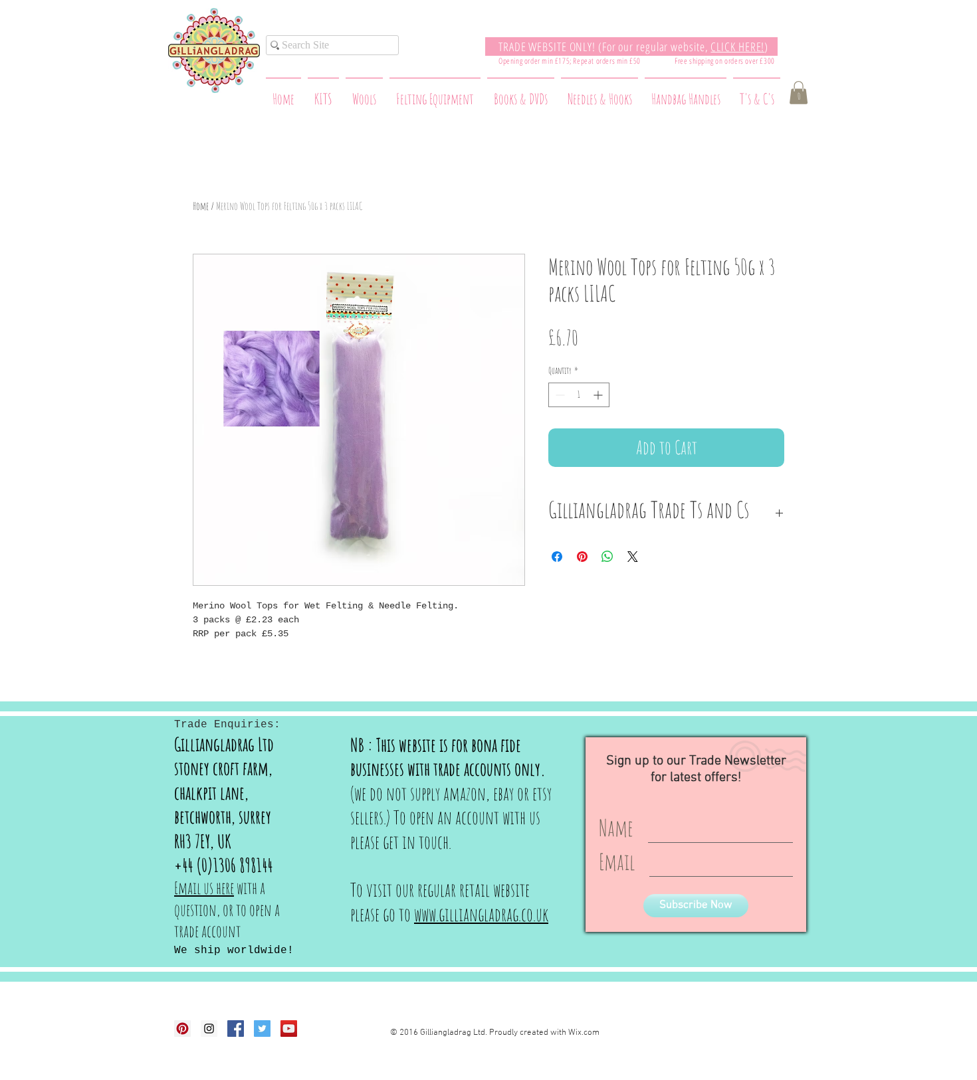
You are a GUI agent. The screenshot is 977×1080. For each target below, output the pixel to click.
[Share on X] (633, 557)
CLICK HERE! (737, 46)
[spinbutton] (579, 394)
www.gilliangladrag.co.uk (481, 914)
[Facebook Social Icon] (235, 1028)
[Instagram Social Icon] (209, 1028)
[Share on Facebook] (557, 557)
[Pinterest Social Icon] (182, 1028)
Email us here (204, 887)
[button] (798, 92)
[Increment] (599, 394)
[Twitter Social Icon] (262, 1028)
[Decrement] (558, 394)
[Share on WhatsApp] (607, 557)
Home (201, 206)
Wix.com (583, 1033)
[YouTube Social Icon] (288, 1028)
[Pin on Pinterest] (582, 557)
